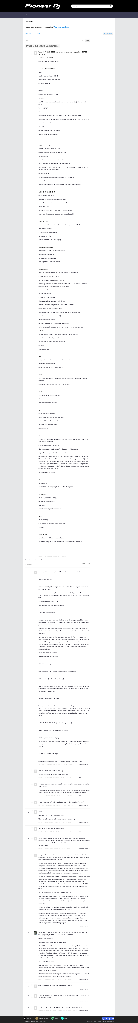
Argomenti (28, 33)
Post (38, 33)
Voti (88, 563)
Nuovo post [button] (109, 33)
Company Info (110, 1021)
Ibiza (65, 1018)
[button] (32, 52)
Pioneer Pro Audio (43, 1018)
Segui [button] (87, 40)
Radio (56, 1018)
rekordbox (29, 1018)
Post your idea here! (61, 27)
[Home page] (42, 6)
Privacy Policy (34, 1021)
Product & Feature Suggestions (42, 46)
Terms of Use (43, 1021)
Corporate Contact (101, 1021)
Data (83, 563)
